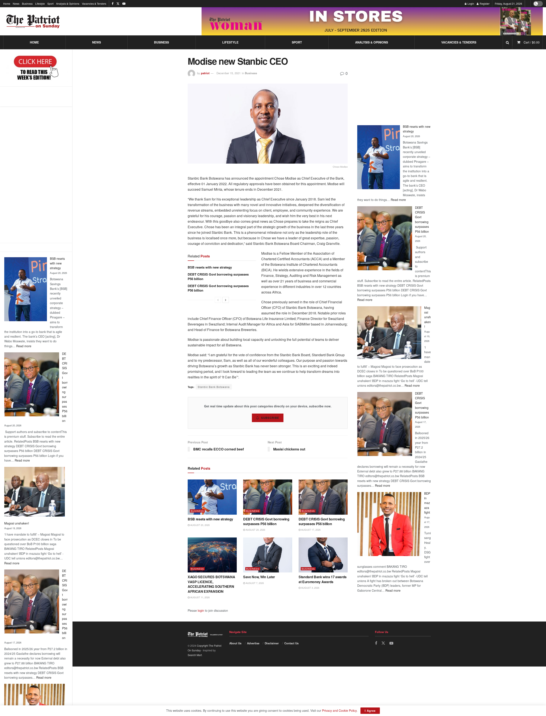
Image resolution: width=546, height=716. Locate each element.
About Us (235, 643)
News (16, 3)
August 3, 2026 (310, 587)
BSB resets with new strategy (57, 263)
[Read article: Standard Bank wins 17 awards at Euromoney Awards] (323, 554)
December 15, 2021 (228, 73)
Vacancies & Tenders (94, 3)
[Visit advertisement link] (372, 21)
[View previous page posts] (218, 300)
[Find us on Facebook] (112, 3)
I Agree (370, 711)
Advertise (253, 643)
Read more (23, 346)
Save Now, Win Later (259, 576)
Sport (50, 3)
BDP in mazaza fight (427, 503)
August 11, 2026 (200, 597)
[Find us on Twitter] (117, 3)
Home (6, 3)
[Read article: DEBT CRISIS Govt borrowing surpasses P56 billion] (267, 496)
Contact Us (291, 643)
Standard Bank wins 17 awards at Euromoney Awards (323, 579)
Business (27, 3)
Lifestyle (40, 3)
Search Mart (195, 655)
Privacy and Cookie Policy (339, 710)
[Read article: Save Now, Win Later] (267, 554)
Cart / (532, 42)
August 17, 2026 (311, 529)
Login (470, 3)
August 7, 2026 (254, 583)
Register (484, 3)
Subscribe (270, 418)
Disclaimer (272, 643)
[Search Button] (507, 42)
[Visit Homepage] (33, 21)
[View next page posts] (225, 300)
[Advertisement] (36, 175)
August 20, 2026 (200, 525)
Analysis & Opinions (67, 3)
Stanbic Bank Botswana (214, 387)
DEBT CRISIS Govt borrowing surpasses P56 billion (65, 387)
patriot (205, 73)
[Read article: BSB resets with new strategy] (212, 496)
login (201, 610)
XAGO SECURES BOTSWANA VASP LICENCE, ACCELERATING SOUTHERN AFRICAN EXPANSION (211, 584)
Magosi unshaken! (16, 523)
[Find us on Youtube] (123, 3)
